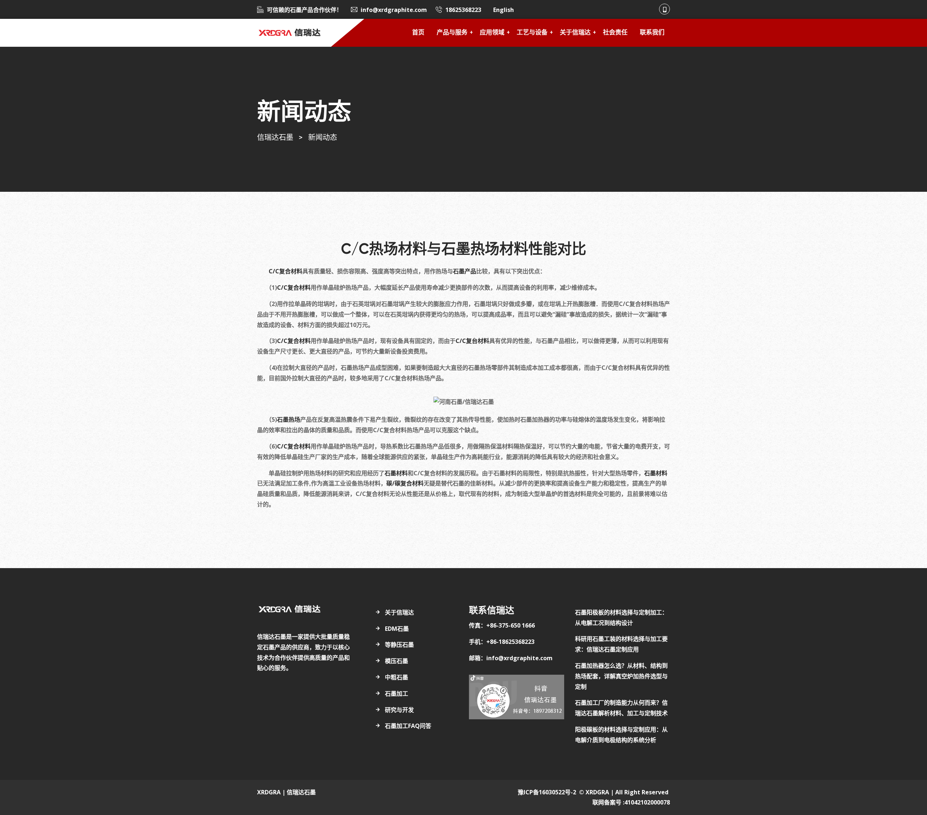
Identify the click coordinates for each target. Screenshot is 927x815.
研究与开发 (399, 710)
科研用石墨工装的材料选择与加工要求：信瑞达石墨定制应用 (621, 644)
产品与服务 (452, 33)
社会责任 (615, 33)
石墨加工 (396, 694)
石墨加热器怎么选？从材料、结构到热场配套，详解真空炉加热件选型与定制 (621, 676)
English (503, 10)
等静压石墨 (399, 645)
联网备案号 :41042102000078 (631, 802)
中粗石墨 (396, 677)
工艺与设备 (532, 33)
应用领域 (492, 33)
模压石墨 (396, 661)
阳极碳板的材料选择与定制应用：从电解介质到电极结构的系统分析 (621, 734)
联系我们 (652, 33)
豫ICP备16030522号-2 (547, 792)
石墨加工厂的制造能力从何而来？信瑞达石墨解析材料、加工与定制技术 (621, 708)
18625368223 (463, 10)
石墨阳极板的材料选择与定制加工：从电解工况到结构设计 (621, 617)
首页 (418, 33)
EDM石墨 (397, 629)
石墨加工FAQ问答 (408, 726)
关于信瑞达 (575, 33)
